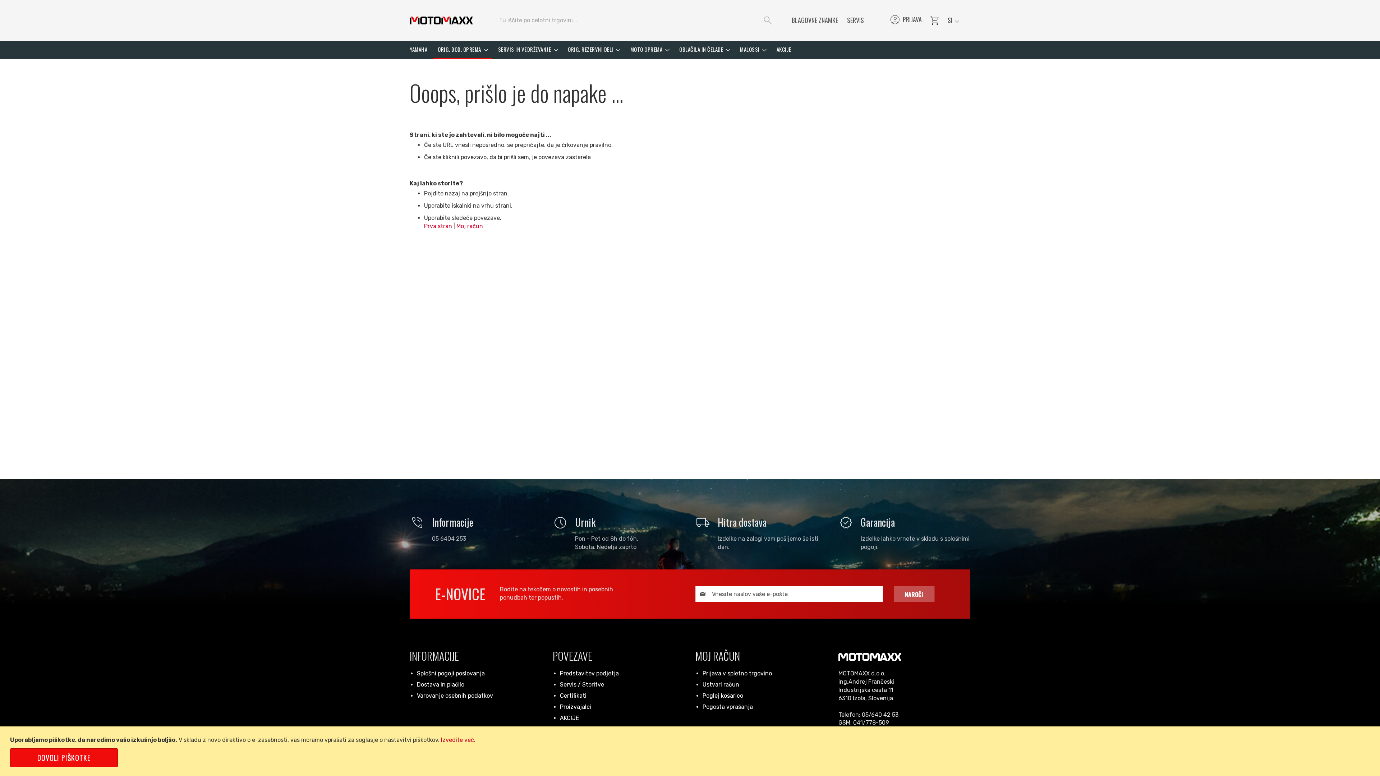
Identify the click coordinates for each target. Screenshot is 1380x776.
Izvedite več (457, 739)
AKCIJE (569, 718)
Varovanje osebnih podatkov (455, 695)
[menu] (690, 50)
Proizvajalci (575, 706)
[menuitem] (418, 49)
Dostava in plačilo (440, 684)
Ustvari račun (721, 684)
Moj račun (469, 226)
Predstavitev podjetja (589, 673)
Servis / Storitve (582, 684)
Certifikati (573, 695)
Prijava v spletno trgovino (737, 673)
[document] (691, 751)
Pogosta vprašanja (728, 706)
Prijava (905, 20)
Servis (855, 20)
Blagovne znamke (815, 20)
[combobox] (635, 20)
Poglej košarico (723, 695)
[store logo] (441, 20)
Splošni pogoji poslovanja (451, 673)
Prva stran (438, 226)
